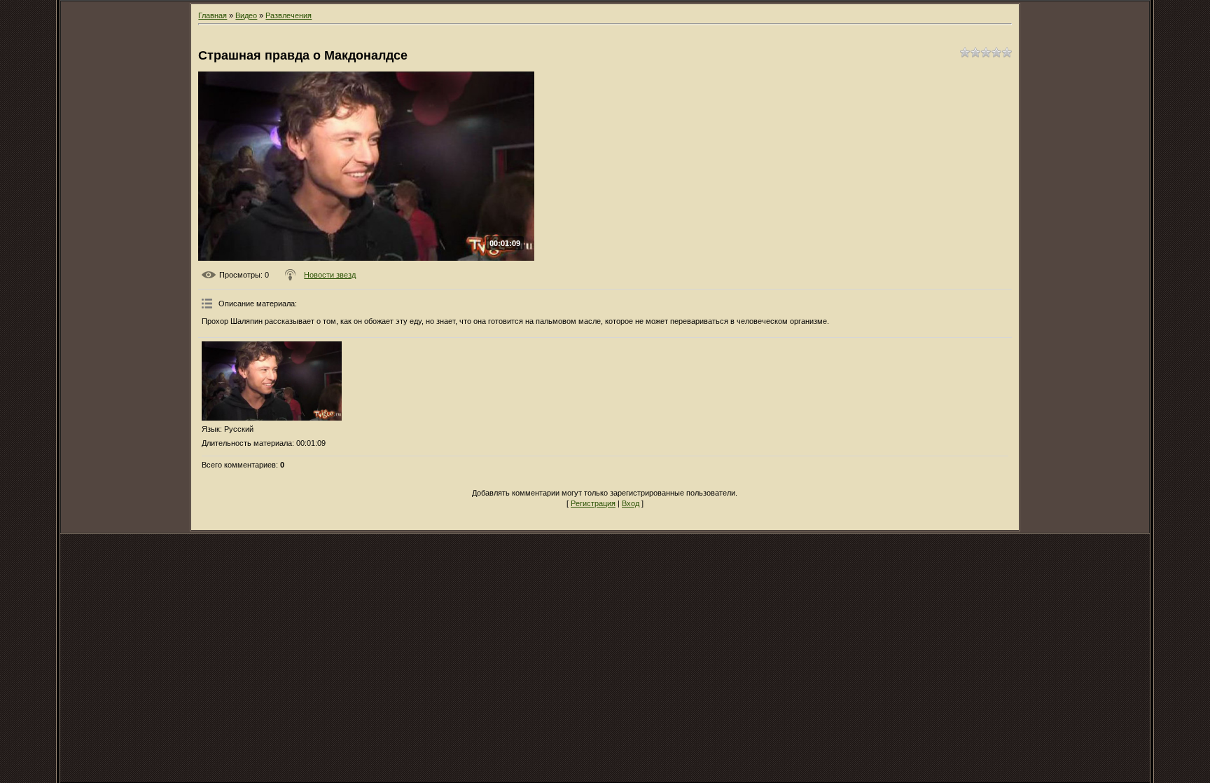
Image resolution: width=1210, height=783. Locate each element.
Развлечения (288, 15)
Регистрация (593, 503)
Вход (630, 503)
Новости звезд (330, 275)
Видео (246, 15)
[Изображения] (272, 381)
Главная (212, 15)
